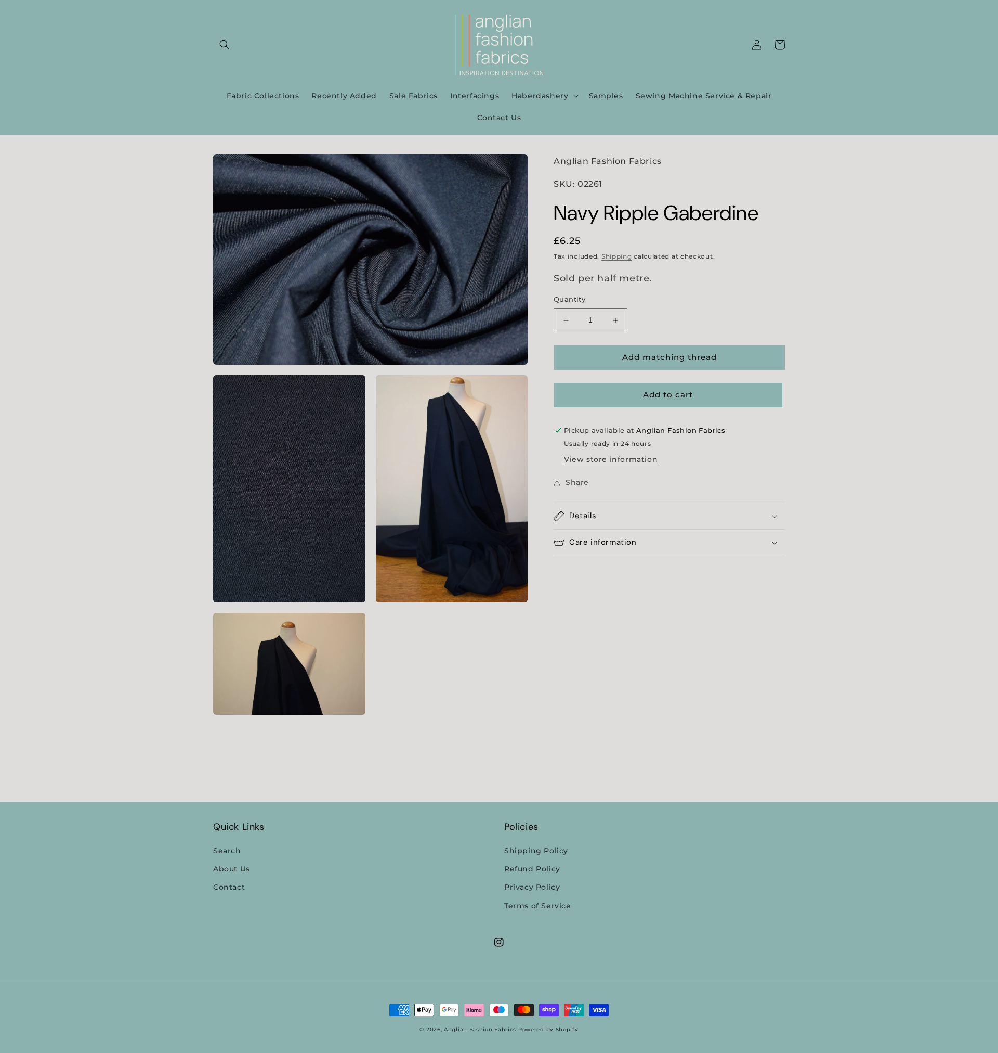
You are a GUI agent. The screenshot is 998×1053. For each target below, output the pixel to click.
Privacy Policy (532, 887)
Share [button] (577, 482)
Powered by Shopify (548, 1029)
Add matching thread (669, 358)
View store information (611, 460)
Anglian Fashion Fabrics (480, 1029)
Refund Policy (532, 869)
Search (227, 850)
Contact (229, 887)
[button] (224, 44)
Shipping (616, 257)
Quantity (569, 300)
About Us (231, 869)
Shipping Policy (536, 850)
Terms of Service (537, 905)
